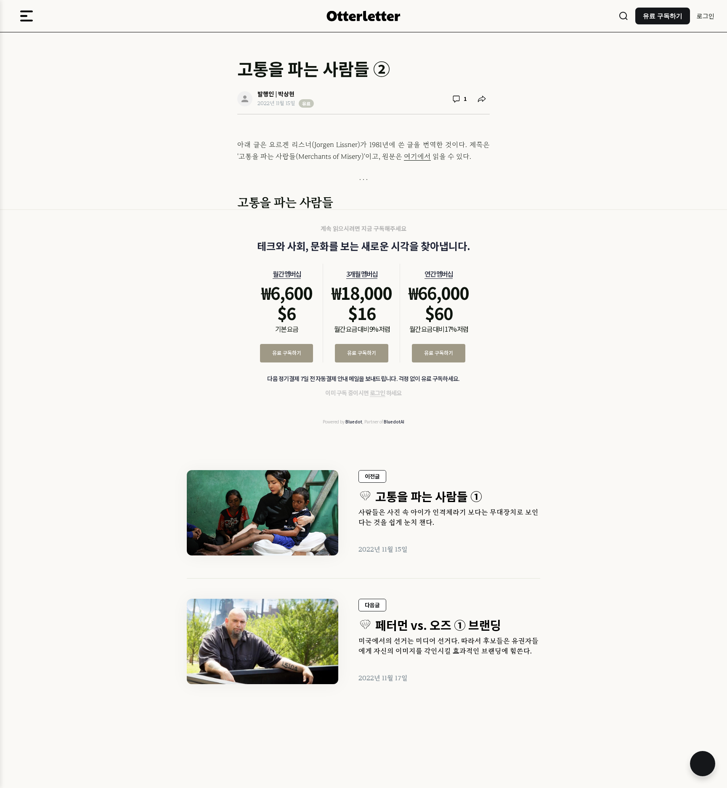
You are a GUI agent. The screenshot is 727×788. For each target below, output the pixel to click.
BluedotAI (394, 421)
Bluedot (353, 421)
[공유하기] (482, 99)
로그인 (705, 15)
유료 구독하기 (286, 352)
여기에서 (417, 156)
